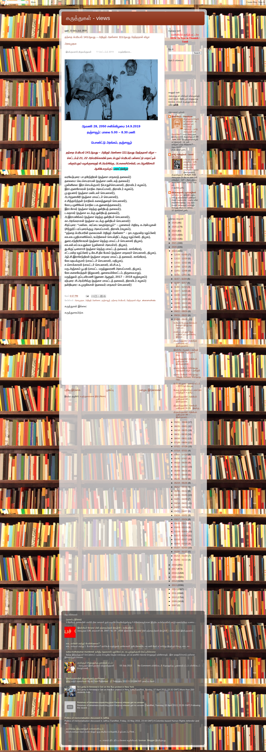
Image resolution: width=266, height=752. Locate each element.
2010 (174, 597)
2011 (174, 593)
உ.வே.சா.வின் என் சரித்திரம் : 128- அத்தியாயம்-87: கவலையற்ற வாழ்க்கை (190, 164)
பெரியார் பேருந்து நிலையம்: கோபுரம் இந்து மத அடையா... (185, 325)
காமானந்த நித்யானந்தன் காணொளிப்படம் (84, 729)
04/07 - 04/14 (181, 507)
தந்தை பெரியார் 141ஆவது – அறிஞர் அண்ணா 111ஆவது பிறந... (187, 377)
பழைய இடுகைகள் (150, 390)
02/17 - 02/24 (181, 535)
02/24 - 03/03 (181, 531)
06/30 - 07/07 (181, 459)
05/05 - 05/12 (181, 491)
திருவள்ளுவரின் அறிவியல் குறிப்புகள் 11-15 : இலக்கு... (187, 406)
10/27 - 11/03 (181, 291)
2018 (174, 565)
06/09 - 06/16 (181, 471)
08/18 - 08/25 (181, 430)
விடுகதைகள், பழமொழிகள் (184, 192)
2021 (174, 243)
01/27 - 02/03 (181, 548)
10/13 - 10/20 (181, 299)
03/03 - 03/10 (181, 527)
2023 (174, 235)
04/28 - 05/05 (181, 495)
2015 (174, 577)
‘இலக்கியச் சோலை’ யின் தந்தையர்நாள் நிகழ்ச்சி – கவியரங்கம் (105, 628)
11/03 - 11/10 (180, 287)
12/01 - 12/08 (181, 271)
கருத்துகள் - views (88, 18)
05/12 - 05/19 (181, 487)
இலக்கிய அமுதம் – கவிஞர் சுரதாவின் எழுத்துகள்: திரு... (186, 352)
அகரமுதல (71, 43)
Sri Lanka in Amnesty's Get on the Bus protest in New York (105, 687)
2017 (174, 569)
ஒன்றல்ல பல (177, 195)
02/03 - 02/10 (181, 544)
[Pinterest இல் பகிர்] (104, 296)
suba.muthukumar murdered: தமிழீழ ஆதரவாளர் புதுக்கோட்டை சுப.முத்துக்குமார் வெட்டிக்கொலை (111, 652)
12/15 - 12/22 (181, 263)
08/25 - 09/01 (181, 426)
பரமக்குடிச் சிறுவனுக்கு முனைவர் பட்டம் (95, 663)
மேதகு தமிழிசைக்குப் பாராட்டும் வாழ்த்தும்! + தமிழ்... (188, 391)
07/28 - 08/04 (181, 442)
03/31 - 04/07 (181, 511)
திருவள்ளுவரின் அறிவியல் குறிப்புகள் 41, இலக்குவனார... (185, 361)
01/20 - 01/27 (181, 552)
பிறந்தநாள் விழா (134, 300)
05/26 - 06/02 (181, 479)
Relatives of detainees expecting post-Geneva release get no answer (110, 702)
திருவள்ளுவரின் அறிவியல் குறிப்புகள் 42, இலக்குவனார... (185, 343)
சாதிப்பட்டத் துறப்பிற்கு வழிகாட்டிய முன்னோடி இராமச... (185, 334)
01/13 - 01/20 (181, 556)
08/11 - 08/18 (181, 434)
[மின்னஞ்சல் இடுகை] (87, 296)
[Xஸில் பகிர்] (98, 296)
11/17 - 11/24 (180, 279)
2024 (174, 231)
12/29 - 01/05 (181, 254)
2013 (174, 585)
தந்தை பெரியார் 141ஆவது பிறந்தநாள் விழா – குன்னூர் (187, 369)
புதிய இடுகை (72, 390)
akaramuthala (148, 300)
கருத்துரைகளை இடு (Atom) (93, 396)
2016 (174, 573)
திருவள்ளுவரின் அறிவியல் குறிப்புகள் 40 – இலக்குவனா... (185, 399)
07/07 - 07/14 (181, 455)
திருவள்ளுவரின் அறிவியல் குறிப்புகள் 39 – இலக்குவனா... (185, 414)
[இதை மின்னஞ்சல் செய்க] (92, 296)
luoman (142, 740)
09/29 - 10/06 (181, 307)
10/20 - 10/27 (181, 295)
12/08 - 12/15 (181, 267)
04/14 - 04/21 (181, 503)
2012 (174, 589)
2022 (174, 239)
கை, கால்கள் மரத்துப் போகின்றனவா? (83, 643)
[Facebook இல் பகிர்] (101, 296)
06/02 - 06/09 (181, 475)
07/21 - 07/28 (181, 446)
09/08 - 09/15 (181, 319)
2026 (174, 223)
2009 (174, 601)
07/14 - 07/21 (181, 451)
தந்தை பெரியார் (118, 300)
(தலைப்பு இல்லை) (74, 619)
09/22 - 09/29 (181, 311)
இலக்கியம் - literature (182, 116)
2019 (174, 251)
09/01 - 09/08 (181, 422)
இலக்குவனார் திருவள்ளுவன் (78, 51)
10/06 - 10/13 (181, 303)
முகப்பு (110, 390)
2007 (174, 605)
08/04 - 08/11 (181, 438)
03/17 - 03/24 (181, 519)
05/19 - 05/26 (181, 483)
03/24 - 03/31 (181, 515)
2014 (174, 581)
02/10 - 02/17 (181, 539)
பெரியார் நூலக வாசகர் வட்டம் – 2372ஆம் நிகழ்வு (187, 384)
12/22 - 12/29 (181, 258)
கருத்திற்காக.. (124, 51)
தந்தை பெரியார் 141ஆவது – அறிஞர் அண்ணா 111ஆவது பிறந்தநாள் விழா (107, 37)
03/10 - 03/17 (181, 523)
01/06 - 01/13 (181, 560)
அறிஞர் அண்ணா (92, 300)
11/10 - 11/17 (180, 283)
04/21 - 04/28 (181, 499)
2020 (174, 247)
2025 (174, 227)
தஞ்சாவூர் (106, 300)
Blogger (151, 740)
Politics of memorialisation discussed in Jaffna (86, 718)
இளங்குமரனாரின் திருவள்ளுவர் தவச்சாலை (85, 678)
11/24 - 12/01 (181, 275)
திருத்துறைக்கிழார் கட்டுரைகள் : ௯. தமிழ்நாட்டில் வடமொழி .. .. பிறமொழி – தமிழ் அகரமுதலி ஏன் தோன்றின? (185, 126)
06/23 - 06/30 (181, 463)
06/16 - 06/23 (181, 467)
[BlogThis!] (95, 296)
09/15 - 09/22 (181, 315)
